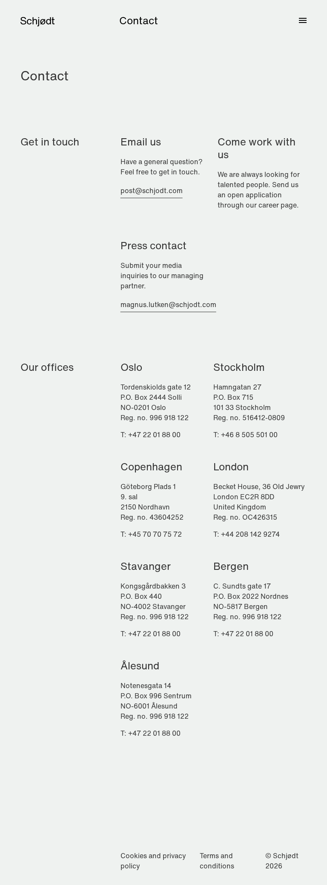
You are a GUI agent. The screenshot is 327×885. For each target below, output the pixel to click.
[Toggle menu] (303, 20)
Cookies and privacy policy (153, 861)
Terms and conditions (217, 861)
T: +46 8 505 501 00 (245, 435)
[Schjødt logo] (37, 20)
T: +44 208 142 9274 (246, 534)
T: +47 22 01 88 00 (150, 435)
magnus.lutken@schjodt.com (168, 304)
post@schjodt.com (151, 190)
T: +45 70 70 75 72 (151, 534)
